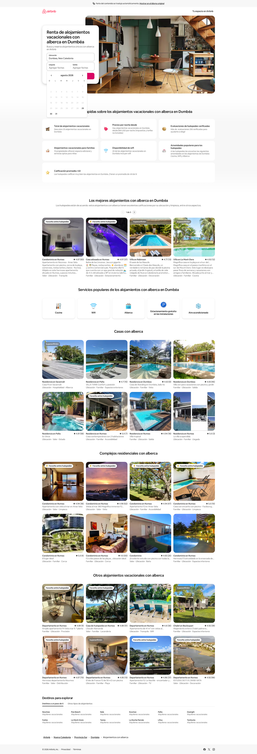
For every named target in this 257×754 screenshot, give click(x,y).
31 (56, 114)
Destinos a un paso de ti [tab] (52, 703)
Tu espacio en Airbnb (202, 11)
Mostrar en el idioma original (151, 3)
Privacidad (65, 749)
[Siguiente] (134, 212)
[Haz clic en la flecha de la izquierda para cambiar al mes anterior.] (51, 75)
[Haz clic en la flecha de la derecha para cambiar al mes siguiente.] (82, 75)
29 (83, 108)
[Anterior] (123, 212)
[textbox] (58, 67)
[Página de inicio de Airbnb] (49, 11)
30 (51, 114)
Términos (77, 749)
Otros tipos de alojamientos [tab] (80, 703)
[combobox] (70, 58)
